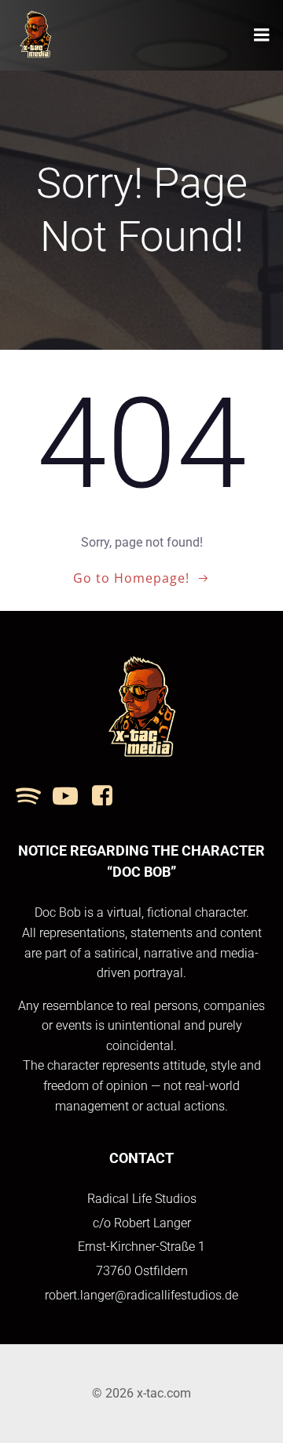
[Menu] (261, 35)
